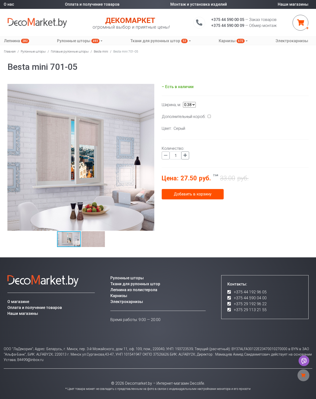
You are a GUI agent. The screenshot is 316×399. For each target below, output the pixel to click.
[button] (150, 157)
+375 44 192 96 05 (250, 292)
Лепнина (16, 40)
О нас (9, 4)
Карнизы (231, 40)
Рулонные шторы (77, 40)
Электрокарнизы (292, 40)
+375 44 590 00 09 (227, 25)
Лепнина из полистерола (133, 289)
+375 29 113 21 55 (250, 309)
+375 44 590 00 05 (227, 19)
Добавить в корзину (193, 194)
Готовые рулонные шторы (70, 51)
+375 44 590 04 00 (250, 298)
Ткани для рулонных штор (158, 40)
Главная (10, 51)
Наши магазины (293, 4)
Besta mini (101, 51)
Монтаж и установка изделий (198, 4)
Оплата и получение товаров (92, 4)
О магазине (18, 301)
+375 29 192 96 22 (250, 304)
